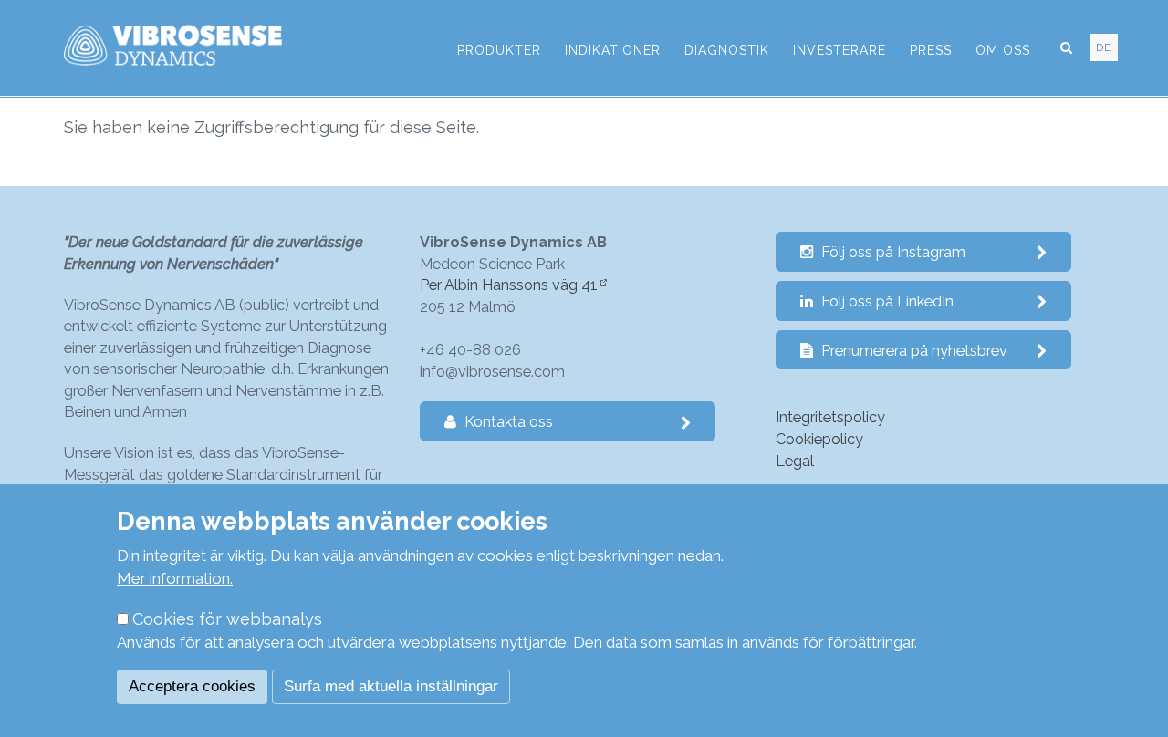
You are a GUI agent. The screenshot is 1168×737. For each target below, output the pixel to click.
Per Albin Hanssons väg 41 (509, 285)
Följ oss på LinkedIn (886, 301)
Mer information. (175, 578)
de (1103, 47)
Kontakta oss (507, 422)
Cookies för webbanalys (227, 618)
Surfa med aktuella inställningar (391, 686)
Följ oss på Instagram (891, 252)
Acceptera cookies (192, 686)
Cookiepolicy (819, 439)
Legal (795, 461)
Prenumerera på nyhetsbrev (912, 350)
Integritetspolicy (830, 417)
